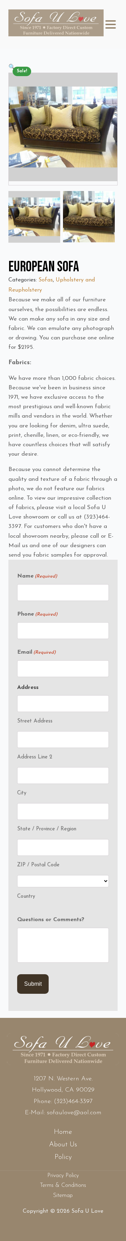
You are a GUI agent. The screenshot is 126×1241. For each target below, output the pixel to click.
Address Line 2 (34, 757)
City (21, 793)
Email (36, 652)
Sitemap (63, 1195)
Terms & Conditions (63, 1185)
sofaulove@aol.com (74, 1113)
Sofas (45, 280)
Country (26, 896)
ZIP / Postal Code (38, 865)
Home (63, 1132)
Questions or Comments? (50, 920)
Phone (37, 614)
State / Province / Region (46, 829)
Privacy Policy (63, 1175)
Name (37, 576)
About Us (63, 1144)
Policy (63, 1157)
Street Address (34, 721)
